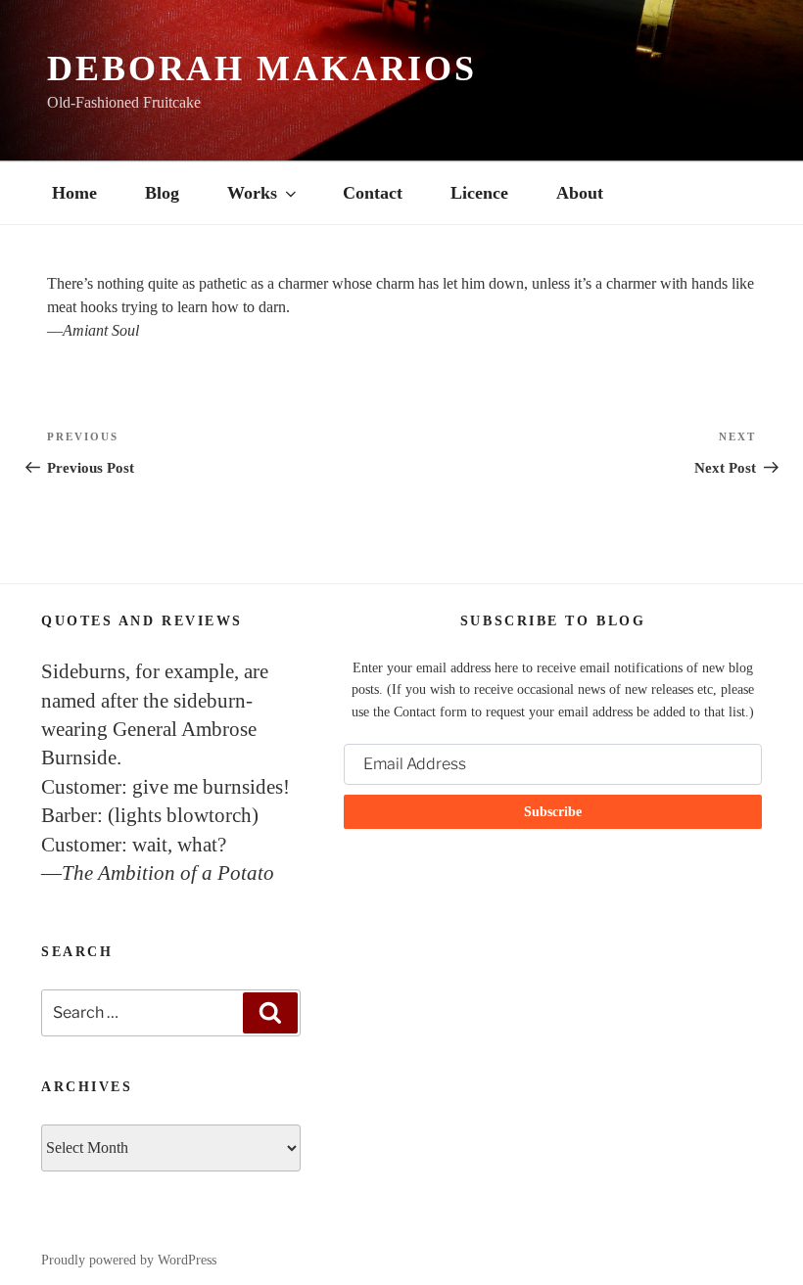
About (579, 193)
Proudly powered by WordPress (128, 1260)
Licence (479, 193)
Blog (162, 193)
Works (252, 193)
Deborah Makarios (262, 68)
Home (74, 193)
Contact (372, 193)
